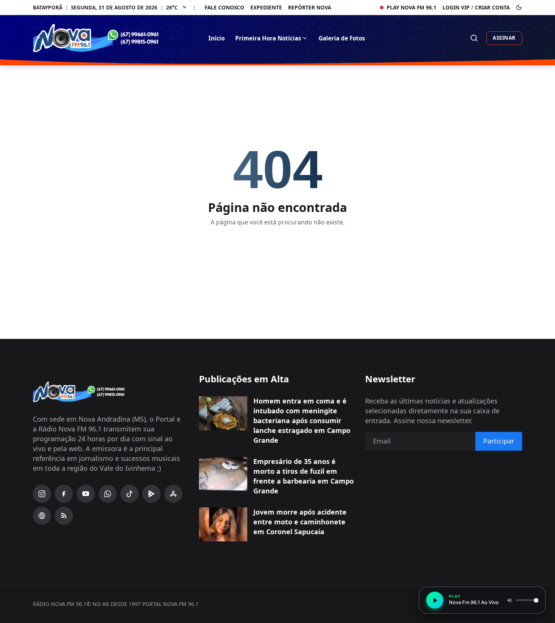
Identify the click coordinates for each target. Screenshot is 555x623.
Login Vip (456, 7)
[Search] (474, 37)
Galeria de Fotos (342, 38)
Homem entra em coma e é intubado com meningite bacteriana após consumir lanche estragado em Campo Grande (301, 420)
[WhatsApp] (108, 494)
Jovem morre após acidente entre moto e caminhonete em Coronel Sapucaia (300, 521)
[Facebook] (64, 494)
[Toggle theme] (519, 7)
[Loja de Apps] (173, 494)
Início (216, 38)
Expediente (266, 7)
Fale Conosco (224, 7)
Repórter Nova (309, 7)
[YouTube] (86, 494)
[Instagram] (42, 494)
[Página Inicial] (110, 38)
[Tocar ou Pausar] (434, 600)
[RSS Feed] (64, 516)
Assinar (504, 37)
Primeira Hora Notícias (268, 38)
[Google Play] (151, 494)
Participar (498, 440)
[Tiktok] (129, 494)
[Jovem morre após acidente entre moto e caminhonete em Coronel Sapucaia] (223, 524)
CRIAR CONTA (492, 7)
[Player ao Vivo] (42, 516)
